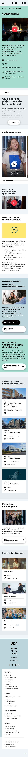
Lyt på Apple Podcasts (8, 329)
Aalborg (14, 648)
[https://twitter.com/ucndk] (12, 665)
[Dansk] (14, 3)
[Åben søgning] (3, 3)
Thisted (14, 653)
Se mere (12, 122)
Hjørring (14, 651)
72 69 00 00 (14, 657)
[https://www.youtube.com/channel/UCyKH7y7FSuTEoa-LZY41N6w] (15, 665)
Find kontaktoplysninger (11, 540)
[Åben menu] (25, 3)
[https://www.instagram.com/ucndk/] (19, 665)
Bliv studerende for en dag (11, 366)
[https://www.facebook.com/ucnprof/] (9, 665)
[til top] (25, 753)
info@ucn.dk (14, 660)
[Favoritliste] (22, 3)
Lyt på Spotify (9, 322)
